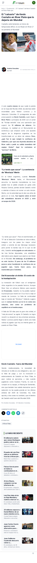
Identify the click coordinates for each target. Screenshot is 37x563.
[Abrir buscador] (33, 2)
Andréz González (13, 68)
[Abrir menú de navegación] (3, 2)
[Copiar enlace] (23, 413)
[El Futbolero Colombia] (18, 2)
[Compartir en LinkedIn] (18, 413)
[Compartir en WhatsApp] (13, 413)
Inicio (3, 8)
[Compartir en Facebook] (8, 413)
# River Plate (7, 423)
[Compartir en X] (3, 413)
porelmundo (10, 8)
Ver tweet (18, 344)
